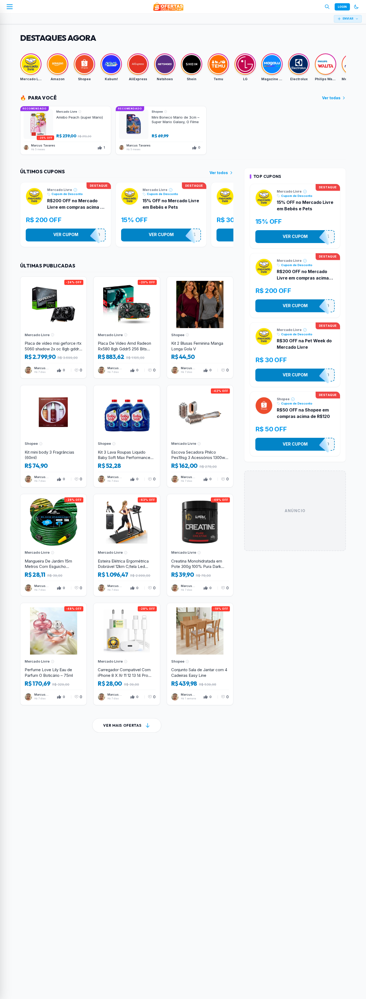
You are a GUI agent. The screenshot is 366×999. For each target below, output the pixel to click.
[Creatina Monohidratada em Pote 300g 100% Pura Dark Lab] (200, 545)
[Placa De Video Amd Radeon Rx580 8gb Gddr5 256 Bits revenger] (127, 328)
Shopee (283, 399)
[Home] (168, 7)
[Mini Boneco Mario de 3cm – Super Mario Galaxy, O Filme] (161, 130)
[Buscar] (327, 7)
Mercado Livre (59, 190)
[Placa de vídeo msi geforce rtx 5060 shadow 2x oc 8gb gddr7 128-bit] (53, 328)
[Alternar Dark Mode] (356, 7)
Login (342, 6)
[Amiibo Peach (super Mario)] (65, 130)
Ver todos (219, 172)
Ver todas (331, 98)
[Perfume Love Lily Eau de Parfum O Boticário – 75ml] (53, 654)
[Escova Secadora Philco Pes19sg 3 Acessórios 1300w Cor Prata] (200, 436)
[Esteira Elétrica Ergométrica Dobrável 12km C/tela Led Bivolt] (127, 545)
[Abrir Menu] (10, 7)
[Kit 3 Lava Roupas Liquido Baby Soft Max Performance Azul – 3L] (127, 436)
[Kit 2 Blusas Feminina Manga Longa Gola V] (200, 328)
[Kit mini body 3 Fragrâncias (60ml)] (53, 436)
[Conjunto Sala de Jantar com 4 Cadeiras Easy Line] (200, 654)
